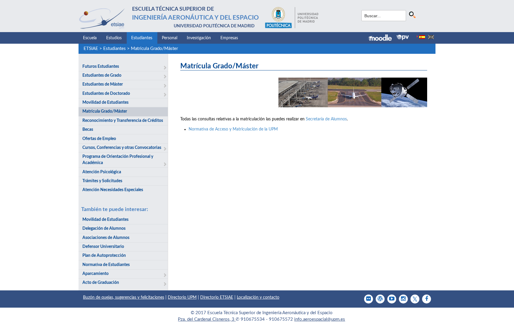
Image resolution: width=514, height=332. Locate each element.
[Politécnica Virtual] (403, 37)
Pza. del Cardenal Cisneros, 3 (207, 319)
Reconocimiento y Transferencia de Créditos (122, 121)
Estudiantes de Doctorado (106, 94)
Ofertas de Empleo (99, 139)
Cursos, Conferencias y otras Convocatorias (121, 148)
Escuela (90, 38)
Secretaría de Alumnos (326, 119)
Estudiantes (141, 38)
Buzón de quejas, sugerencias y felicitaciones (123, 297)
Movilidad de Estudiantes (105, 102)
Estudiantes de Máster (102, 84)
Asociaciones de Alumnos (105, 238)
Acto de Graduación (100, 283)
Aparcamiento (95, 274)
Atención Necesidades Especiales (112, 190)
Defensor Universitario (103, 247)
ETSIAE (91, 48)
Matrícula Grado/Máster (154, 48)
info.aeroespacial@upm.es (319, 319)
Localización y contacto (258, 297)
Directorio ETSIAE (216, 297)
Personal (169, 38)
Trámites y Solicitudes (102, 181)
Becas (87, 130)
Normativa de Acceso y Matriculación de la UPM (233, 129)
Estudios (114, 38)
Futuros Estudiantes (100, 66)
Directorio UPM (182, 297)
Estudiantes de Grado (101, 75)
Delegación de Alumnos (104, 228)
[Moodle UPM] (382, 38)
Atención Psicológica (101, 172)
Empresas (229, 38)
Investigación (199, 38)
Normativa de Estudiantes (106, 265)
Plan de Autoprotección (104, 256)
